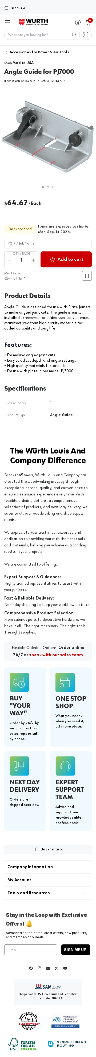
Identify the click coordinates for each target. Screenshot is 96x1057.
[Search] (74, 35)
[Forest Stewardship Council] (22, 1044)
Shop (19, 63)
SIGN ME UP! (75, 949)
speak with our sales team (56, 655)
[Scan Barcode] (85, 35)
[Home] (33, 22)
